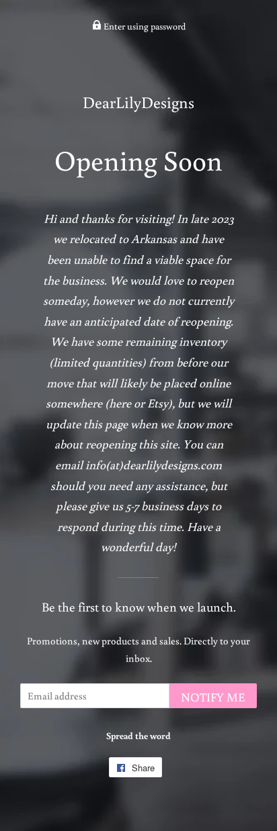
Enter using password (144, 26)
